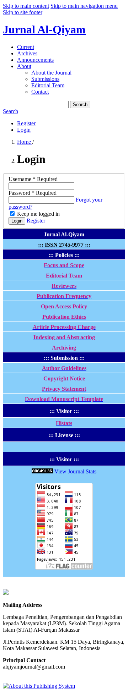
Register (26, 123)
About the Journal (51, 73)
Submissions (45, 79)
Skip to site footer (22, 12)
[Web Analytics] (42, 471)
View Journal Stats (75, 471)
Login (24, 130)
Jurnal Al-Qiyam (44, 29)
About (24, 66)
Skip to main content (26, 6)
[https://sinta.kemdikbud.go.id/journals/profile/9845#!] (6, 593)
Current (25, 47)
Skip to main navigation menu (84, 6)
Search (80, 104)
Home (24, 142)
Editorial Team (47, 85)
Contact (40, 92)
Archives (27, 53)
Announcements (35, 60)
